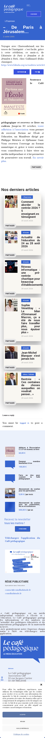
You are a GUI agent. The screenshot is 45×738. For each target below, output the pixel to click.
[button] (41, 684)
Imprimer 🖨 (21, 72)
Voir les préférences (22, 728)
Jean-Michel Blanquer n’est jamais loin (30, 355)
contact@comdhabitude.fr (18, 590)
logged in (24, 423)
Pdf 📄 (37, 72)
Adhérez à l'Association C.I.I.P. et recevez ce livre (29, 448)
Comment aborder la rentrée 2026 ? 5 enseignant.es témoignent (30, 209)
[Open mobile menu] (29, 5)
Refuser (22, 721)
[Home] (14, 17)
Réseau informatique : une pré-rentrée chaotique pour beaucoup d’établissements (32, 275)
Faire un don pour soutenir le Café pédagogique (29, 477)
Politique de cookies (21, 734)
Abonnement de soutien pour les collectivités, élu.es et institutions (29, 504)
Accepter (22, 714)
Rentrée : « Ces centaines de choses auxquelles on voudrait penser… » (30, 387)
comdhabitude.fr (13, 593)
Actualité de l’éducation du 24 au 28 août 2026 (30, 242)
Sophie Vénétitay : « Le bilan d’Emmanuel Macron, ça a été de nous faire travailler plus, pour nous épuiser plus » (30, 319)
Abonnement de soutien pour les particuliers (29, 490)
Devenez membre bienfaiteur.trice (29, 462)
